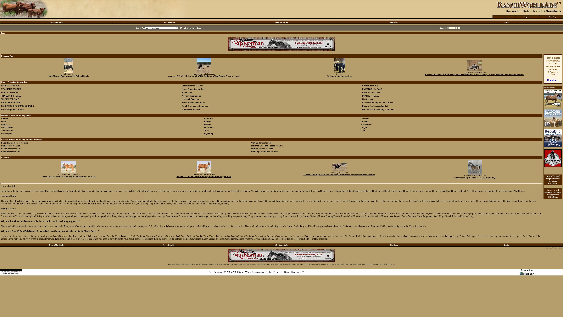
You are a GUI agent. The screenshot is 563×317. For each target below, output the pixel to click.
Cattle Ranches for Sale (192, 86)
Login (506, 22)
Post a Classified (169, 22)
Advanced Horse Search (193, 28)
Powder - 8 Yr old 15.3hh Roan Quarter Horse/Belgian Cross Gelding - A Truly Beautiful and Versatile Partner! (474, 75)
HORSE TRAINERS (9, 92)
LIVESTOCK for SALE (372, 89)
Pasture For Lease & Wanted (375, 106)
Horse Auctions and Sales (193, 103)
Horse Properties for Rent (12, 109)
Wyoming (208, 134)
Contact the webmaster (554, 248)
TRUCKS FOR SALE (10, 99)
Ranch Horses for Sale (11, 149)
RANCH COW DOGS (371, 92)
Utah (363, 130)
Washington (6, 134)
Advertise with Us (281, 22)
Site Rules (394, 22)
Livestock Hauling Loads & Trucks (377, 103)
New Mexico (366, 124)
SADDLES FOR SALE (11, 103)
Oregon (364, 127)
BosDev (5, 273)
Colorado (365, 119)
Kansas (207, 121)
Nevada (207, 124)
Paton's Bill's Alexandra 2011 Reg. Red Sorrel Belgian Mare (68, 177)
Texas (206, 130)
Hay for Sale (368, 99)
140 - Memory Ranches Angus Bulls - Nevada (68, 76)
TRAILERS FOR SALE (11, 96)
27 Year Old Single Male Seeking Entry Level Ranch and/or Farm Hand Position (339, 175)
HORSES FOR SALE (10, 86)
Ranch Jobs (187, 92)
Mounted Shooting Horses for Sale (267, 146)
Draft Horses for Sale (10, 146)
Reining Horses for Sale (262, 149)
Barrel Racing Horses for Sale (14, 143)
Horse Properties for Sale (193, 89)
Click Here (553, 80)
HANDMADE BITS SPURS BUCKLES (17, 106)
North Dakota (7, 127)
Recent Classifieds (56, 22)
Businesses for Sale (191, 109)
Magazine (527, 17)
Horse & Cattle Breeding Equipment (378, 109)
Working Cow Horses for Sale (264, 152)
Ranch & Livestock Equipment (195, 106)
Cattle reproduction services (339, 76)
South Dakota (7, 130)
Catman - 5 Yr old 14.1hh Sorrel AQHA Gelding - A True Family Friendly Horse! (204, 76)
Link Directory (551, 17)
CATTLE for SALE (370, 86)
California (208, 119)
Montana (364, 121)
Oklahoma (208, 127)
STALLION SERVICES (11, 89)
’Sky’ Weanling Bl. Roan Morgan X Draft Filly (474, 178)
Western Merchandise (191, 96)
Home (504, 17)
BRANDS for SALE (370, 96)
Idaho (3, 121)
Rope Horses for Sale (10, 152)
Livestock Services (190, 99)
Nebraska (5, 124)
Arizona (4, 119)
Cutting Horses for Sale (261, 143)
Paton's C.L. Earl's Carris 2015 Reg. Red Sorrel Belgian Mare (204, 177)
